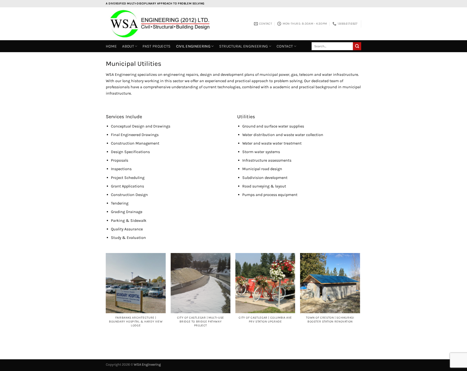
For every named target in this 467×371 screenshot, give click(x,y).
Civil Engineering (193, 46)
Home (111, 46)
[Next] (359, 298)
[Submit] (357, 46)
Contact (285, 46)
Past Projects (157, 46)
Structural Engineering (243, 46)
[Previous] (106, 298)
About (128, 46)
